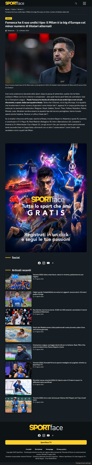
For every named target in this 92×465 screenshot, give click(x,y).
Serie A (8, 18)
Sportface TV (46, 442)
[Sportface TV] (46, 197)
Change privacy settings (83, 463)
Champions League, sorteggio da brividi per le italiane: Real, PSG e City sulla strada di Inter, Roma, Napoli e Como (59, 346)
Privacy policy (61, 449)
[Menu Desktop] (84, 3)
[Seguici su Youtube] (48, 263)
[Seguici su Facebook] (39, 263)
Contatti (28, 449)
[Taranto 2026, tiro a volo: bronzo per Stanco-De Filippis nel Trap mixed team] (18, 405)
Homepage (49, 449)
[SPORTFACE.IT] (14, 3)
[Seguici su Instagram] (43, 263)
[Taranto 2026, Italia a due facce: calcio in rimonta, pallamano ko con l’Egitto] (18, 281)
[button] (76, 3)
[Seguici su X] (52, 263)
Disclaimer (38, 449)
